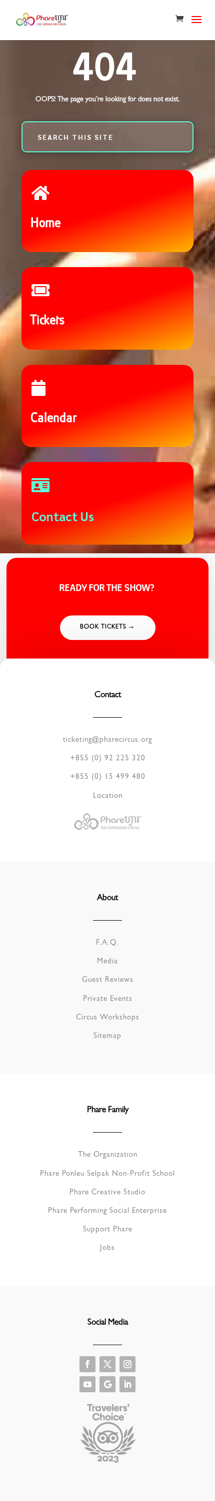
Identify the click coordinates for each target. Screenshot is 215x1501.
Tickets (49, 321)
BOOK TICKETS (103, 627)
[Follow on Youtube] (88, 1384)
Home (47, 224)
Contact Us (63, 516)
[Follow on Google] (108, 1384)
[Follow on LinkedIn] (128, 1384)
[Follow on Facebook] (88, 1364)
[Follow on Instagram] (128, 1364)
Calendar (55, 418)
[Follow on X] (108, 1364)
